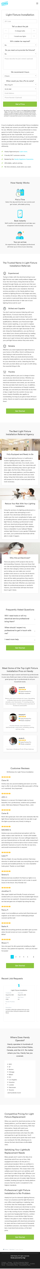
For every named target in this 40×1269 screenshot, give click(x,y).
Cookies (32, 1263)
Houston (12, 1082)
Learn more (23, 151)
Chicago (11, 1072)
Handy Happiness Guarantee (23, 159)
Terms (3, 1265)
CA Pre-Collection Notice (21, 1262)
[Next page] (33, 957)
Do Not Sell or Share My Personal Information (14, 1263)
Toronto (11, 1090)
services (12, 1249)
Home (6, 1249)
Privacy (10, 1262)
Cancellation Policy (12, 1265)
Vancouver (12, 1087)
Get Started (20, 411)
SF (10, 1067)
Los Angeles (13, 1080)
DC (10, 1077)
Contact (3, 1262)
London (11, 1085)
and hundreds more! (14, 1093)
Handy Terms (27, 110)
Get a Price (20, 104)
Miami (11, 1074)
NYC (10, 1064)
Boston (11, 1069)
